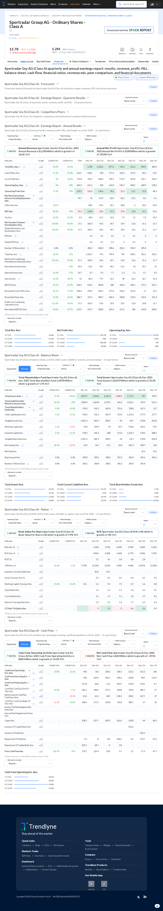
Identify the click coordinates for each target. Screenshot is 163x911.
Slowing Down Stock (27, 38)
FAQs (46, 845)
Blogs (37, 845)
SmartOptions (102, 869)
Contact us (26, 845)
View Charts (123, 77)
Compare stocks (92, 845)
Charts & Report (80, 61)
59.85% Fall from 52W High (24, 53)
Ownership (143, 61)
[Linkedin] (145, 896)
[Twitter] (138, 897)
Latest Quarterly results (58, 856)
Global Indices (32, 869)
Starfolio (88, 869)
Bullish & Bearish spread (67, 866)
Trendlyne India (119, 869)
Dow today (39, 856)
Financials (59, 61)
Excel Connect (91, 849)
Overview (12, 61)
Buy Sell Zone (43, 61)
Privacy (88, 859)
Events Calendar (49, 869)
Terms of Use (101, 859)
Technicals (100, 61)
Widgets (107, 845)
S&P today (26, 856)
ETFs (50, 866)
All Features (58, 845)
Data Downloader (123, 845)
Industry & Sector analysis (33, 866)
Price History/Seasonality (122, 61)
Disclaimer (116, 859)
